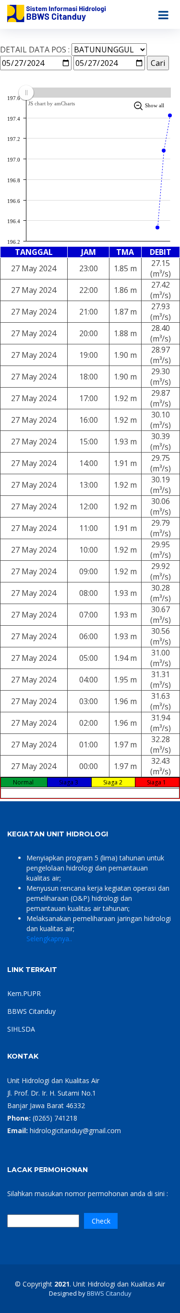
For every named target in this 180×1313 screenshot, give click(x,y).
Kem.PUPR (24, 993)
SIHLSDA (21, 1029)
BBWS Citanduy (31, 1011)
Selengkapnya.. (49, 938)
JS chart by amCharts (51, 103)
